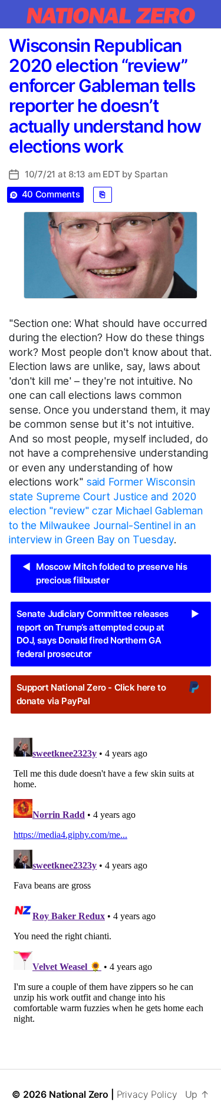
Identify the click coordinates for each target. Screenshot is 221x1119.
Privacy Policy (147, 1094)
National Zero (78, 1094)
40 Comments (51, 194)
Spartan (150, 174)
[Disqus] (110, 880)
